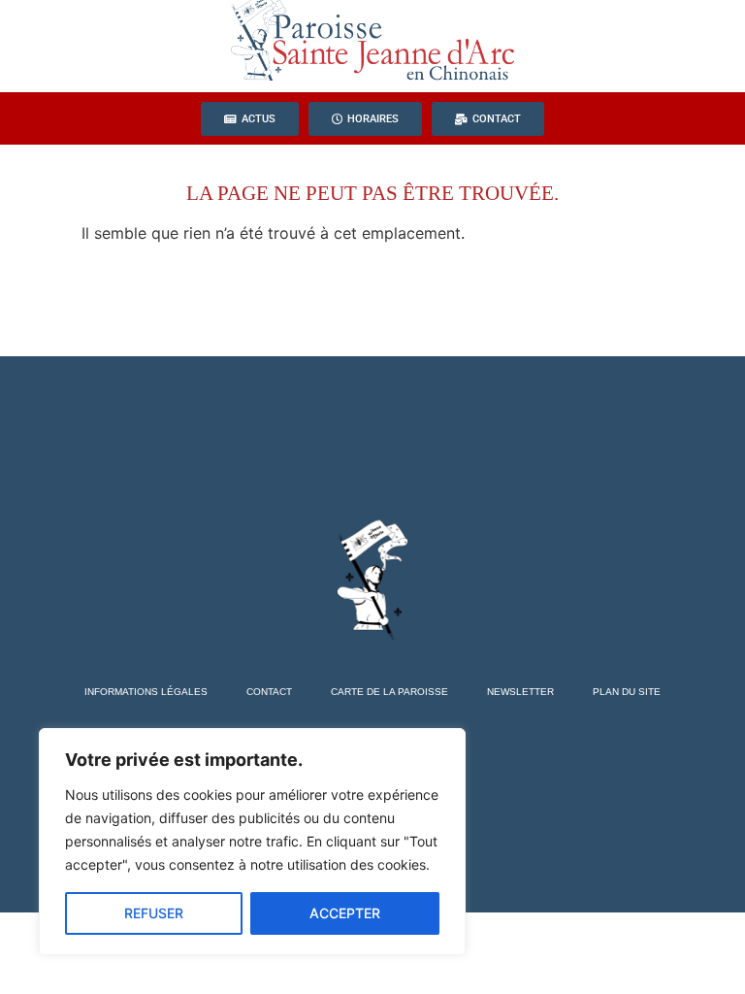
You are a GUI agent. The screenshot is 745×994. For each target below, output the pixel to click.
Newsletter (520, 691)
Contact (269, 691)
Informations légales (146, 691)
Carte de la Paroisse (389, 691)
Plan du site (627, 691)
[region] (252, 841)
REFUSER (153, 913)
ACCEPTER (344, 913)
